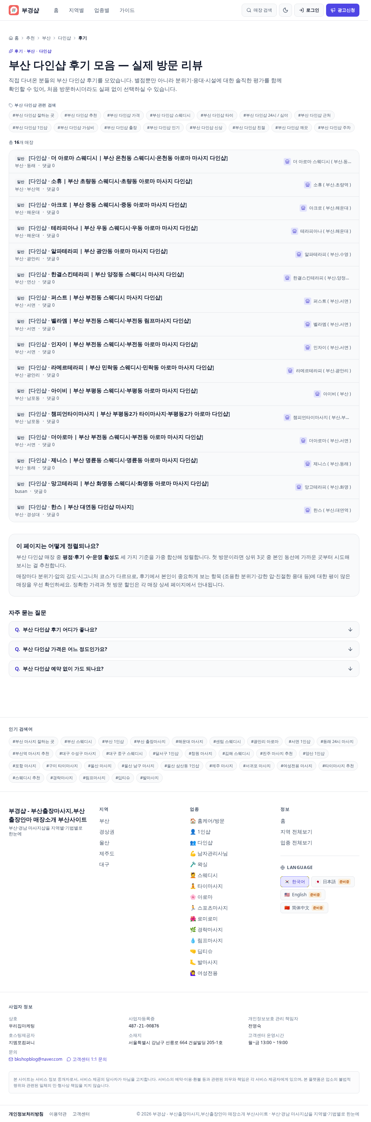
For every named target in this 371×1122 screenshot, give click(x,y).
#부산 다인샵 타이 (217, 115)
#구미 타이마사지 (62, 765)
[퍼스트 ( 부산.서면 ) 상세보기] (184, 301)
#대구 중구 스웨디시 (124, 753)
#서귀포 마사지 (257, 765)
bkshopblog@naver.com (38, 1059)
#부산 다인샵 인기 (163, 127)
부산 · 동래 (25, 166)
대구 (104, 864)
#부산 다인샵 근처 (314, 115)
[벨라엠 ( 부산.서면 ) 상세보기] (184, 324)
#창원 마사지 (200, 753)
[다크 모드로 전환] (285, 10)
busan (21, 491)
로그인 (312, 10)
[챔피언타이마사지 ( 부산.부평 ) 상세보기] (184, 417)
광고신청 (346, 10)
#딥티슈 (123, 777)
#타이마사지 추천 (338, 765)
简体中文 (303, 908)
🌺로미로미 (204, 918)
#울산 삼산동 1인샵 (181, 765)
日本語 (332, 881)
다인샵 (64, 38)
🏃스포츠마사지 (209, 907)
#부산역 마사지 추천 (31, 753)
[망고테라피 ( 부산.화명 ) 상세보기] (184, 486)
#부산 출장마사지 (150, 741)
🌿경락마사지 (206, 929)
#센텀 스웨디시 (227, 741)
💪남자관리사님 (209, 853)
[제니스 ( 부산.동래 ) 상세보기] (184, 463)
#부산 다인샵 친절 (249, 127)
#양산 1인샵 (314, 753)
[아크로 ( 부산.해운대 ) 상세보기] (184, 208)
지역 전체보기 (296, 831)
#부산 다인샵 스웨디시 (170, 115)
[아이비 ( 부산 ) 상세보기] (184, 394)
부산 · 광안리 (27, 259)
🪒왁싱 (199, 864)
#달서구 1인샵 (166, 753)
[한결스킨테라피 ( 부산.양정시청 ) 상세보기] (184, 277)
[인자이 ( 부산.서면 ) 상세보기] (184, 347)
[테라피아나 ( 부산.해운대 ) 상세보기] (184, 231)
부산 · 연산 (25, 282)
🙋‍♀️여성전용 (204, 972)
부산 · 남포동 (27, 398)
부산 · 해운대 (27, 212)
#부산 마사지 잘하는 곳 (33, 741)
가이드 (127, 10)
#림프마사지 (94, 777)
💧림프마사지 (206, 940)
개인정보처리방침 (26, 1114)
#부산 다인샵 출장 (120, 127)
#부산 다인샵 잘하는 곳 (33, 115)
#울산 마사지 (100, 765)
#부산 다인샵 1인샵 (30, 127)
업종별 (101, 10)
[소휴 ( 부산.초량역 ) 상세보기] (184, 184)
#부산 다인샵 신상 (206, 127)
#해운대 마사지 (189, 741)
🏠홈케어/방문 (207, 820)
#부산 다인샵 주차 (334, 127)
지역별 (76, 10)
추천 (30, 38)
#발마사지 (149, 777)
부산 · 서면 (25, 305)
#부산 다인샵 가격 (123, 115)
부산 (46, 38)
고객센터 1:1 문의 (89, 1059)
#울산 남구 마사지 (138, 765)
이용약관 (58, 1114)
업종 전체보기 (296, 842)
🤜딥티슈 (201, 951)
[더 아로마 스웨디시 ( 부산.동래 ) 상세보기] (184, 161)
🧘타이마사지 (206, 885)
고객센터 (81, 1114)
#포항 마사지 (24, 765)
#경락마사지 (61, 777)
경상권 (106, 831)
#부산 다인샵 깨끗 (291, 127)
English (302, 895)
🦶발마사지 (204, 962)
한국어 (294, 881)
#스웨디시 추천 (26, 777)
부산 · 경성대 (27, 515)
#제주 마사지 (221, 765)
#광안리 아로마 (265, 741)
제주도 (106, 853)
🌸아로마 (201, 896)
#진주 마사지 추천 (276, 753)
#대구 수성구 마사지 (77, 753)
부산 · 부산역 (27, 189)
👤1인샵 (200, 831)
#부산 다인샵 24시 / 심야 (265, 115)
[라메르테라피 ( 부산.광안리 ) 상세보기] (184, 371)
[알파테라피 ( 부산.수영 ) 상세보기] (184, 254)
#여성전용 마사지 (296, 765)
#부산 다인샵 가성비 (76, 127)
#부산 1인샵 (113, 741)
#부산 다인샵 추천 (80, 115)
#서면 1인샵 (299, 741)
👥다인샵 (201, 842)
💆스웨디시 (204, 875)
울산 (104, 842)
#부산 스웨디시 (78, 741)
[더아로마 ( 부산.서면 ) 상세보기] (184, 440)
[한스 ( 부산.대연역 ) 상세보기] (184, 510)
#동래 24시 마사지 (337, 741)
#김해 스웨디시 (236, 753)
